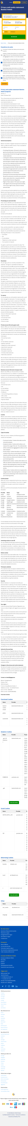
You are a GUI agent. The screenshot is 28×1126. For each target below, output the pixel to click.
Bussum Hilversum (4, 1027)
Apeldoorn (3, 1020)
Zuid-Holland (3, 1007)
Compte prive (4, 938)
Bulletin (3, 961)
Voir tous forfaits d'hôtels (5, 1091)
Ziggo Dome (3, 1084)
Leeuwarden (3, 1049)
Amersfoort (3, 1014)
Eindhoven (3, 1036)
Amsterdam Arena (4, 1077)
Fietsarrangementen (4, 1089)
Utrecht (2, 1006)
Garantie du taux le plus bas (7, 967)
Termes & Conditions (20, 1115)
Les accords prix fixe (5, 946)
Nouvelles (3, 960)
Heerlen (2, 1043)
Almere (2, 1012)
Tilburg (2, 1063)
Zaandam (2, 1070)
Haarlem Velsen (3, 1041)
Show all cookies (14, 802)
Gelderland (3, 995)
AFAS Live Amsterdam (5, 1079)
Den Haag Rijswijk (4, 1029)
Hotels (10, 2)
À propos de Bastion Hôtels (7, 958)
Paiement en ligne (5, 933)
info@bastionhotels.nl (7, 977)
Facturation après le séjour (7, 948)
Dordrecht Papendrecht (5, 1034)
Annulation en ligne (5, 936)
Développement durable (6, 965)
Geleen (2, 1038)
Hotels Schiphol (3, 1075)
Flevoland (2, 998)
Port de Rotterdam (4, 1082)
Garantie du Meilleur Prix (14, 1116)
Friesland (2, 993)
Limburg (2, 1000)
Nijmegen (2, 1055)
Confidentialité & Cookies (9, 1115)
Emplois (3, 963)
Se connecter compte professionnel (9, 950)
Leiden (2, 1047)
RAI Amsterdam (3, 1081)
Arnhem (2, 1016)
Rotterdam (3, 1061)
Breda (2, 1023)
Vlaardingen (3, 1066)
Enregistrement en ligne (6, 935)
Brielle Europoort (4, 1025)
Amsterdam (3, 1018)
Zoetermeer (3, 1068)
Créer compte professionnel (7, 952)
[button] (16, 2)
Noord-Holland (3, 1004)
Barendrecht (3, 1022)
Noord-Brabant (3, 1002)
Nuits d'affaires (4, 944)
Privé (6, 31)
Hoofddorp (3, 1045)
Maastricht (3, 1050)
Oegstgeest (3, 1057)
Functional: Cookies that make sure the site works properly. (13, 50)
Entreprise (13, 31)
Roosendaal (3, 1059)
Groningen (3, 996)
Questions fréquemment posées (8, 931)
